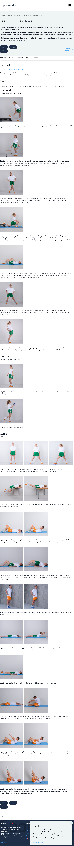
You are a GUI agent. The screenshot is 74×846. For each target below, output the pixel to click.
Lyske (20, 15)
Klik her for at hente (39, 842)
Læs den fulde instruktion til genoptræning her (14, 69)
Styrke (36, 57)
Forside (3, 15)
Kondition (11, 57)
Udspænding (19, 57)
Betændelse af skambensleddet (33, 15)
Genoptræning (12, 15)
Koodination (28, 57)
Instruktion (3, 57)
